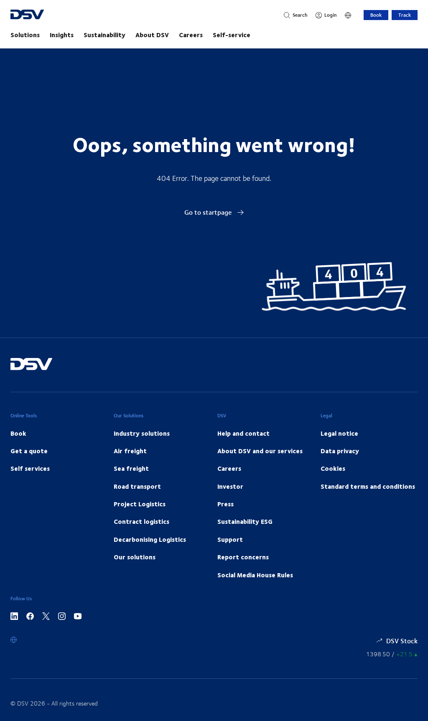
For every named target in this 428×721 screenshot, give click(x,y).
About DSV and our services (260, 451)
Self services (30, 468)
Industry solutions (142, 433)
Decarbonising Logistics (150, 539)
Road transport (137, 486)
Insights (62, 34)
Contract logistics (141, 521)
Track (404, 14)
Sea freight (131, 468)
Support (230, 539)
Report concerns (243, 557)
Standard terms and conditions (368, 486)
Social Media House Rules (255, 575)
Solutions (25, 34)
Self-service (231, 34)
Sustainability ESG (245, 521)
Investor (230, 486)
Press (225, 504)
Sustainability (104, 34)
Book (376, 14)
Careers (191, 34)
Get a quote (29, 451)
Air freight (130, 451)
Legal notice (339, 433)
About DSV (152, 34)
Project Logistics (140, 504)
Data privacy (340, 451)
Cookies (333, 468)
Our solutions (134, 557)
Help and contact (243, 433)
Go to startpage (208, 212)
